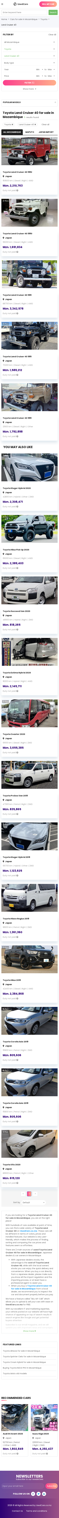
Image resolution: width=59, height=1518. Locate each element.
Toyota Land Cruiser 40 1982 (17, 172)
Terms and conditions (36, 1511)
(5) (29, 82)
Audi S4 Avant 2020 (13, 1433)
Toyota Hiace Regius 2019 (16, 918)
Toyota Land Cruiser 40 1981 (17, 295)
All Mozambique (12, 132)
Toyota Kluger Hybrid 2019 (16, 857)
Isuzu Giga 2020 (40, 1433)
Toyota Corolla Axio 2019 (15, 1041)
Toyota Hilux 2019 (12, 980)
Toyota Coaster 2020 (14, 734)
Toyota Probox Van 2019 (15, 795)
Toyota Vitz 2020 (11, 1164)
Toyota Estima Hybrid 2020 (17, 672)
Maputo (29, 132)
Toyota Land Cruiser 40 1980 (17, 233)
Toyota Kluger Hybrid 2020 (17, 488)
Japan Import (46, 132)
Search (53, 12)
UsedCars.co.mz (28, 1231)
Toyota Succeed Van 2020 (16, 611)
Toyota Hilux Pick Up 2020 (16, 549)
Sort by (16, 1202)
